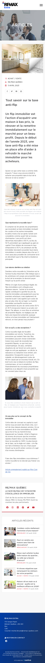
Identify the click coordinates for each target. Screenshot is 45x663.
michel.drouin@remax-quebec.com (24, 631)
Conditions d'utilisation (33, 655)
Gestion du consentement (22, 656)
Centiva (27, 660)
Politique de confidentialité (13, 655)
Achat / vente (14, 78)
